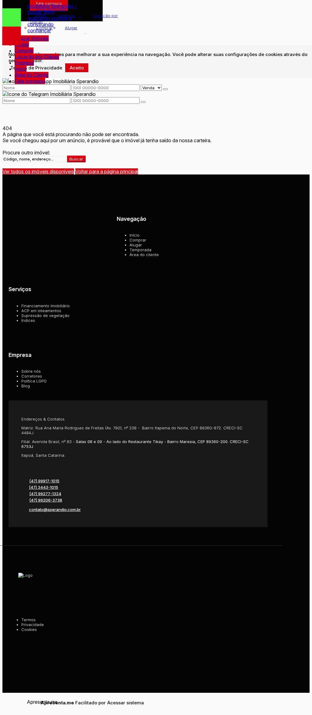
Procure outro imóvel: (26, 153)
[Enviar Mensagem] (143, 102)
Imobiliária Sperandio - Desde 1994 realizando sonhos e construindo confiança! (51, 18)
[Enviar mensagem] (165, 89)
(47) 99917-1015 (44, 480)
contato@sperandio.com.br (55, 509)
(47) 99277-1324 (45, 493)
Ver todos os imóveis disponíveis (38, 171)
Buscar (76, 159)
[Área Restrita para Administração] (125, 702)
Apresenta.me (34, 702)
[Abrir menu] (85, 32)
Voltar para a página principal (106, 171)
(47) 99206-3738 (45, 500)
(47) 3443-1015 (43, 487)
